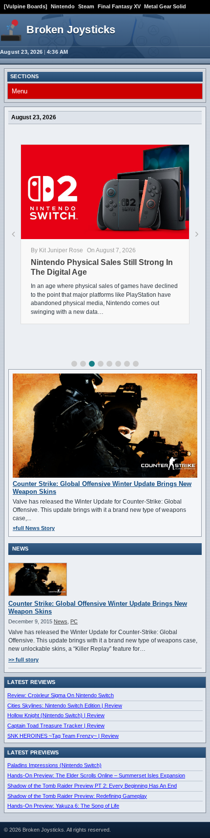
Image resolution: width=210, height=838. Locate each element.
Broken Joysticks (70, 29)
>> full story (23, 659)
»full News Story (34, 528)
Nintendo (63, 6)
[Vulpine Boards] (25, 6)
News (60, 621)
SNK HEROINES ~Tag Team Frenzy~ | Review (63, 736)
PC (74, 621)
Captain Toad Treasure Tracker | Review (56, 725)
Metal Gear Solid (165, 6)
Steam (86, 6)
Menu (19, 91)
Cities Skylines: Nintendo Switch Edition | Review (64, 705)
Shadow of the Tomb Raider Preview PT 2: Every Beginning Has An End (92, 786)
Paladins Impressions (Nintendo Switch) (54, 765)
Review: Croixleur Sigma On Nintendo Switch (60, 695)
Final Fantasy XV (119, 6)
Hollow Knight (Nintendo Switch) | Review (56, 715)
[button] (74, 364)
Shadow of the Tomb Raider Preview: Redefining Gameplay (77, 796)
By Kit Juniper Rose (57, 250)
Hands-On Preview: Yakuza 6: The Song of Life (63, 806)
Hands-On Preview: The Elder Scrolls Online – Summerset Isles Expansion (96, 775)
